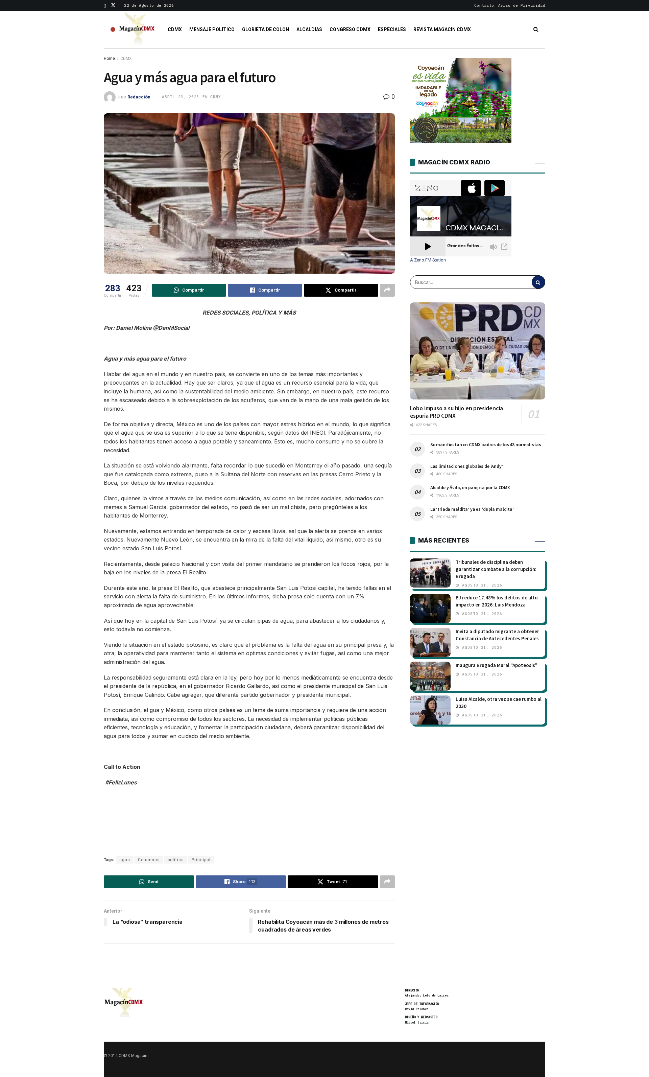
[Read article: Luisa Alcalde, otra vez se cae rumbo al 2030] (430, 710)
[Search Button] (535, 29)
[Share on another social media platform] (387, 290)
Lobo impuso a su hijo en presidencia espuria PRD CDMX (456, 412)
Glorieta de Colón (265, 29)
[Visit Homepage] (137, 29)
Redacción (138, 96)
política (176, 859)
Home (109, 58)
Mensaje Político (212, 29)
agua (124, 859)
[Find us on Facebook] (105, 5)
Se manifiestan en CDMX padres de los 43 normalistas (485, 444)
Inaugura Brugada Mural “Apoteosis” (496, 665)
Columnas (149, 859)
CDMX (175, 29)
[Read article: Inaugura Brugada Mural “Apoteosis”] (430, 676)
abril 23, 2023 (180, 96)
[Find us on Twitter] (113, 5)
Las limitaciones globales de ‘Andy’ (466, 466)
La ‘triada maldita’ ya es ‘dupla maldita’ (472, 509)
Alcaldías (309, 29)
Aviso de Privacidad (521, 5)
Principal (201, 859)
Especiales (392, 29)
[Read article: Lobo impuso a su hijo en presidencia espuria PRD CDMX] (477, 350)
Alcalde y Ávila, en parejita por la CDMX (470, 487)
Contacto (484, 5)
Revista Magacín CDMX (442, 29)
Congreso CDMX (350, 29)
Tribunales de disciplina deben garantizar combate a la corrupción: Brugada (496, 569)
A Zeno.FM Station (428, 260)
